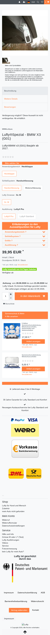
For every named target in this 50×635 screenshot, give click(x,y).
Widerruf (6, 520)
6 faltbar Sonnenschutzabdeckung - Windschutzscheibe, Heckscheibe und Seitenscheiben (32, 326)
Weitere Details (11, 99)
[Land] (29, 2)
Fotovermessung (9, 549)
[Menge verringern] (11, 298)
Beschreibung (10, 91)
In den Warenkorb (30, 296)
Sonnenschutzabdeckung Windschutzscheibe (31, 355)
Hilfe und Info (8, 534)
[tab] (25, 91)
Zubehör (6, 508)
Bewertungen (10, 107)
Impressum (9, 592)
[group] (12, 330)
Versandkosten (22, 265)
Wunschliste (9, 304)
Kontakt (35, 610)
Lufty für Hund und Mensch (14, 505)
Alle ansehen (12, 316)
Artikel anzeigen (33, 341)
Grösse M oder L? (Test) (13, 537)
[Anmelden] (20, 2)
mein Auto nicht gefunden (13, 511)
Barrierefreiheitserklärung (16, 601)
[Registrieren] (24, 2)
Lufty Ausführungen (10, 540)
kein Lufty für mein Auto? (13, 551)
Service (5, 546)
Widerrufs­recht (37, 601)
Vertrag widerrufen (19, 610)
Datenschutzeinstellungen (13, 526)
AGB (43, 592)
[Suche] (38, 2)
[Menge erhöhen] (11, 294)
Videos (5, 543)
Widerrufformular (9, 523)
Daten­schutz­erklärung (27, 592)
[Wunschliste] (42, 2)
